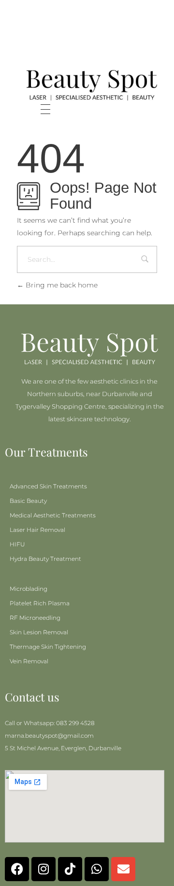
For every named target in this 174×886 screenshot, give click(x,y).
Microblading (28, 588)
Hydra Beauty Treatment (45, 558)
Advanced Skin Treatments (48, 486)
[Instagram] (43, 869)
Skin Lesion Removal (39, 632)
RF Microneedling (35, 617)
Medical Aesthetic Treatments (53, 515)
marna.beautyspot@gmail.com (49, 735)
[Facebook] (17, 869)
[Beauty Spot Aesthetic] (92, 85)
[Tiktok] (70, 869)
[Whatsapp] (97, 869)
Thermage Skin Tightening (48, 646)
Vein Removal (29, 661)
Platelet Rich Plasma (40, 603)
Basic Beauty (28, 500)
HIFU (17, 544)
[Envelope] (123, 869)
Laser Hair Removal (37, 529)
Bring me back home (61, 285)
